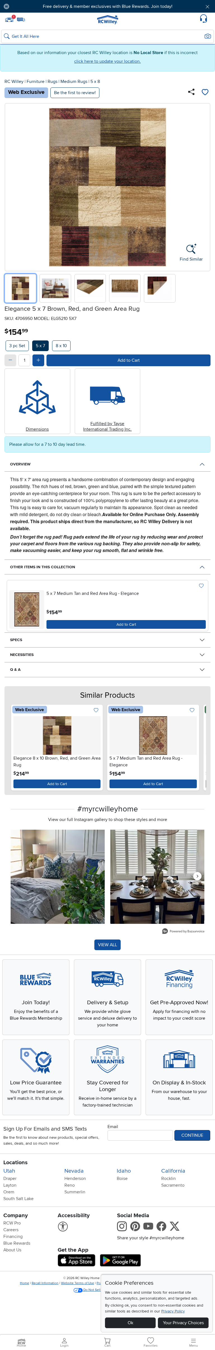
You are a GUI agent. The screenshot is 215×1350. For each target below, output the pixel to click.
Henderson (75, 1178)
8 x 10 (61, 346)
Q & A (15, 669)
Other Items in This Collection (42, 567)
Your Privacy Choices (183, 1323)
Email (113, 1126)
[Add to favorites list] (205, 92)
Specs (16, 639)
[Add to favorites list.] (201, 586)
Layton (10, 1185)
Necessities (22, 654)
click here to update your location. (107, 61)
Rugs (52, 81)
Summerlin (74, 1192)
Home (24, 1283)
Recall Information (45, 1283)
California (173, 1171)
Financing (13, 1236)
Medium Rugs (73, 81)
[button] (30, 6)
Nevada (74, 1171)
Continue (192, 1135)
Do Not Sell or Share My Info (105, 1290)
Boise (122, 1178)
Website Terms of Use (77, 1283)
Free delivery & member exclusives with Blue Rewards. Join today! (107, 6)
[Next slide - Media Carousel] (197, 876)
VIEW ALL (107, 945)
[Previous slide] (11, 186)
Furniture (36, 81)
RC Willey (14, 81)
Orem (8, 1192)
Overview (20, 464)
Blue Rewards (16, 1243)
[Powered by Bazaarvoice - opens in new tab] (183, 931)
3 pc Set (17, 346)
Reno (69, 1185)
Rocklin (168, 1178)
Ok (130, 1323)
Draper (10, 1178)
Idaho (124, 1171)
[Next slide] (204, 186)
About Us (12, 1250)
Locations (15, 1162)
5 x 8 (95, 81)
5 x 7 (40, 346)
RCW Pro (12, 1223)
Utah (9, 1171)
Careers (10, 1230)
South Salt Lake (18, 1198)
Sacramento (172, 1185)
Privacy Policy (173, 1311)
